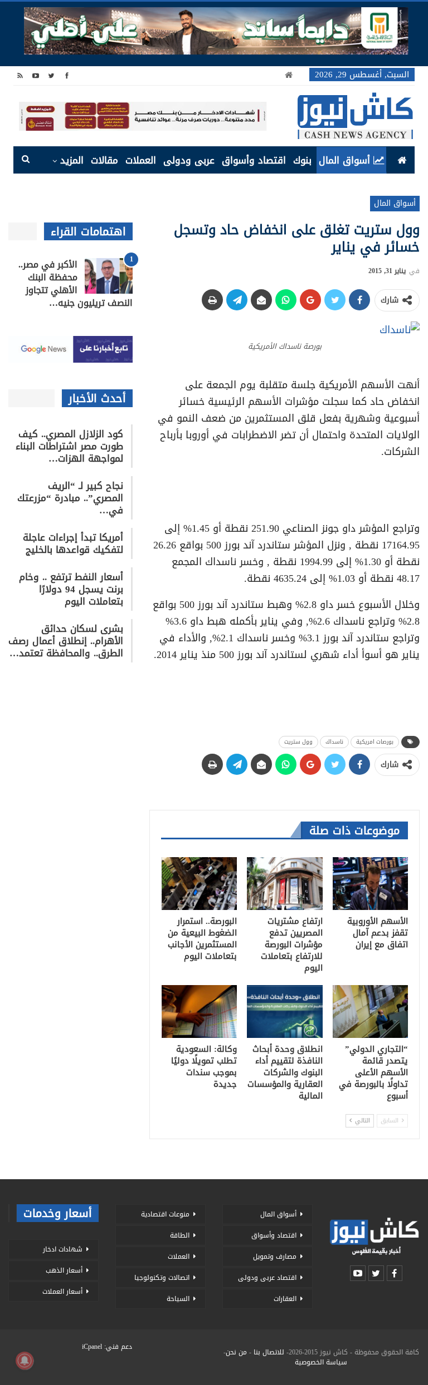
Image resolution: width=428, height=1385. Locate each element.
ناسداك (334, 741)
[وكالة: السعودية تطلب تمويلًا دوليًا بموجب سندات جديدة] (199, 1011)
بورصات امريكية (374, 741)
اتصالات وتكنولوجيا (161, 1278)
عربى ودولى (189, 160)
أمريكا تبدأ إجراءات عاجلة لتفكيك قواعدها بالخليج (73, 543)
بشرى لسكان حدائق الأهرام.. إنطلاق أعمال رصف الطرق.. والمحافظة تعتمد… (65, 641)
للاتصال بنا (269, 1352)
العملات (140, 160)
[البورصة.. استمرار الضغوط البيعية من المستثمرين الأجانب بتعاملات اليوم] (199, 883)
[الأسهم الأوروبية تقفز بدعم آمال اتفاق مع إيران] (370, 883)
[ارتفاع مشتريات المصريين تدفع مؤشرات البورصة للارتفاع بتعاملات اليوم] (285, 883)
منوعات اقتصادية (165, 1214)
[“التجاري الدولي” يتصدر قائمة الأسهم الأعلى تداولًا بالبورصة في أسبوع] (370, 1011)
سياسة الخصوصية (321, 1362)
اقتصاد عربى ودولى (267, 1278)
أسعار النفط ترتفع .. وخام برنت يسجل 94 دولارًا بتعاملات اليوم (71, 589)
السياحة (178, 1299)
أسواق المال (344, 160)
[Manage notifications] (24, 1360)
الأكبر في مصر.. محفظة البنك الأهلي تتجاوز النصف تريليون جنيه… (75, 283)
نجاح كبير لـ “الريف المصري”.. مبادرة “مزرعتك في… (70, 498)
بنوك (302, 160)
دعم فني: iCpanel (107, 1347)
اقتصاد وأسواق (254, 160)
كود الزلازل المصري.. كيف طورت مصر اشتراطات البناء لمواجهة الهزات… (69, 446)
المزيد (72, 160)
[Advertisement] (284, 486)
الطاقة (179, 1235)
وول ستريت (298, 741)
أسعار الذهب (64, 1270)
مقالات (104, 160)
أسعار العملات (62, 1291)
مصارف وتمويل (274, 1256)
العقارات (285, 1299)
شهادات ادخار (62, 1249)
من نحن (236, 1352)
